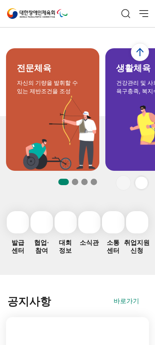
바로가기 (126, 301)
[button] (141, 182)
